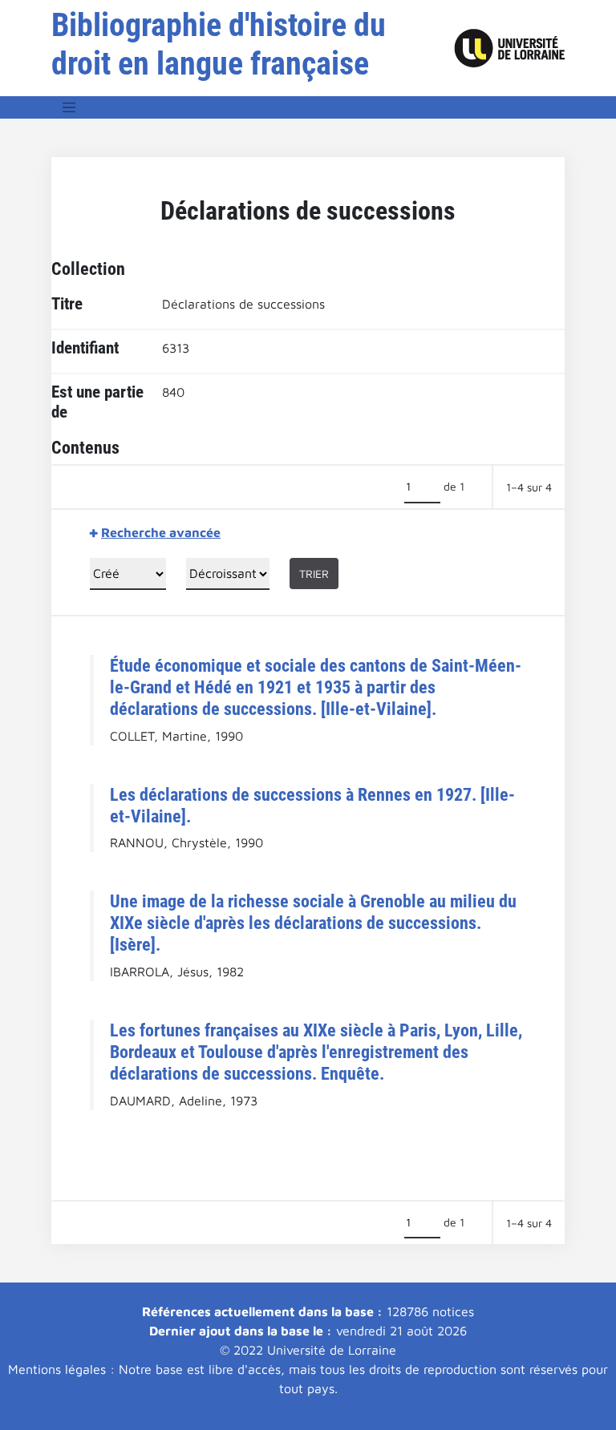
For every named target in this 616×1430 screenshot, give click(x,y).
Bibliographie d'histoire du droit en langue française (218, 44)
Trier (314, 573)
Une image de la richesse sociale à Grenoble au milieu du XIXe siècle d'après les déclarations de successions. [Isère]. (313, 923)
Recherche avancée (161, 532)
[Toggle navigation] (69, 107)
